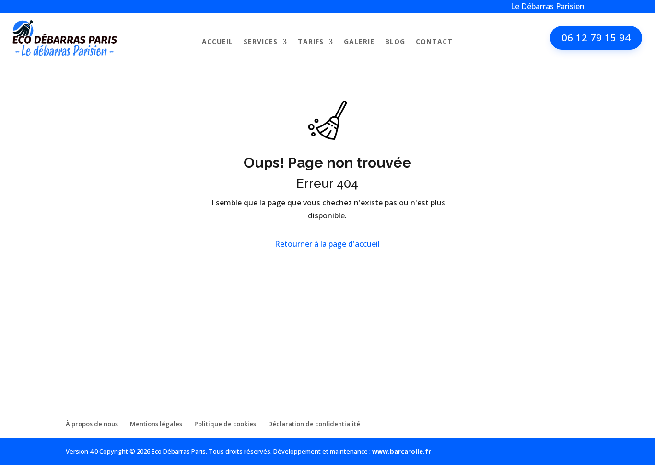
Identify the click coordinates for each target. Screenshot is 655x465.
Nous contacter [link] (95, 326)
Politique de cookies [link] (225, 424)
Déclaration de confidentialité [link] (314, 424)
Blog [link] (395, 42)
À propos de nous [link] (92, 424)
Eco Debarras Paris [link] (99, 345)
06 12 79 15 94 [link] (106, 376)
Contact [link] (434, 42)
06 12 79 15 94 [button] (596, 37)
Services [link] (261, 42)
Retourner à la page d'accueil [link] (327, 243)
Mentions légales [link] (156, 424)
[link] (65, 53)
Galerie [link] (359, 42)
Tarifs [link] (311, 42)
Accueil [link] (217, 42)
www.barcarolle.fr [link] (401, 451)
